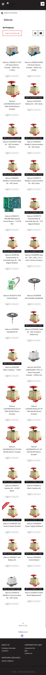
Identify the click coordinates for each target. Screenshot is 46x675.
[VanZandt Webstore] (13, 5)
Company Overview (8, 648)
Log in (7, 76)
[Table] (40, 33)
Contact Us (28, 653)
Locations (5, 651)
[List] (35, 33)
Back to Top (23, 625)
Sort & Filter (11, 33)
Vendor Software (7, 661)
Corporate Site (30, 648)
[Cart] (42, 4)
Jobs (26, 651)
